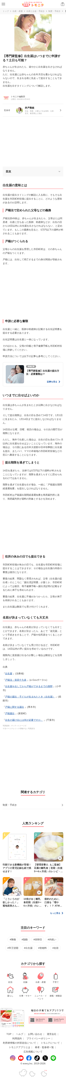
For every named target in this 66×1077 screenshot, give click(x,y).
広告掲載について (33, 1051)
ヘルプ (19, 1034)
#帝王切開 (12, 948)
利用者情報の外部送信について (19, 1042)
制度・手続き (54, 11)
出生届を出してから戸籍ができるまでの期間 (28, 686)
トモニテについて (50, 1042)
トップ (6, 11)
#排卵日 (38, 939)
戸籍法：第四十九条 (15, 680)
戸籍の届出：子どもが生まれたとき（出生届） (30, 696)
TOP (8, 1034)
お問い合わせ (35, 1034)
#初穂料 (42, 948)
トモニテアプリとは (19, 1047)
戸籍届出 (10, 713)
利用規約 (17, 1038)
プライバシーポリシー (38, 1038)
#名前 (55, 948)
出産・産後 (18, 11)
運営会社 (51, 1034)
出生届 (8, 673)
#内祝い (52, 939)
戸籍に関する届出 (14, 707)
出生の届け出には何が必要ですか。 (24, 720)
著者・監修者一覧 (44, 1047)
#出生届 (28, 948)
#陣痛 (13, 939)
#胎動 (25, 939)
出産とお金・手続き (35, 11)
